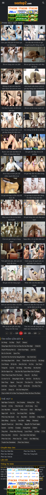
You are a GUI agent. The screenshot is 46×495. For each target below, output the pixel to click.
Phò (38, 402)
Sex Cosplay (21, 402)
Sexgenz (15, 409)
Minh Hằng (19, 424)
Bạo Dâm (24, 417)
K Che (11, 406)
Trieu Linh (19, 382)
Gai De (12, 368)
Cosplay (18, 428)
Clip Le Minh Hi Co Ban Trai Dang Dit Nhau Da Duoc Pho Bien (21, 393)
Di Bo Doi (27, 386)
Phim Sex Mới (6, 435)
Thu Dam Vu (29, 382)
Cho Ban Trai (36, 386)
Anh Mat (4, 386)
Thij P (18, 342)
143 (35, 333)
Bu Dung (41, 360)
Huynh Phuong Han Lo (9, 349)
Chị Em (15, 435)
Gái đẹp (31, 413)
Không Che (30, 402)
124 (21, 333)
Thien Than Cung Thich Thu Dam (12, 375)
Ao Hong (4, 342)
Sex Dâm (21, 420)
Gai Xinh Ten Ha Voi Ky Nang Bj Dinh (13, 357)
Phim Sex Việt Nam (7, 454)
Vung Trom (12, 386)
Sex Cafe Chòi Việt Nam (27, 435)
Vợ (18, 417)
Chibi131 (37, 346)
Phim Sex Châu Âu (30, 451)
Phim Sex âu (17, 439)
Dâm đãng (5, 420)
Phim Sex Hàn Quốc (8, 417)
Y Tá (43, 431)
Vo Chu (31, 364)
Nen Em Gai (23, 364)
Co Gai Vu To (6, 379)
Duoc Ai (27, 375)
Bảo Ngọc (38, 409)
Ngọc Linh (5, 413)
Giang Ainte (26, 428)
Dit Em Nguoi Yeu (7, 371)
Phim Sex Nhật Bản (7, 451)
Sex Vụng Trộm (22, 413)
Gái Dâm (32, 417)
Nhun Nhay (27, 368)
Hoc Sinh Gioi (31, 357)
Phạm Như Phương (16, 431)
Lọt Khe (10, 428)
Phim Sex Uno (6, 439)
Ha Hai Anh (37, 368)
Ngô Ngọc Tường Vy (8, 402)
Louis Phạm (28, 431)
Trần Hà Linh (19, 406)
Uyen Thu (17, 353)
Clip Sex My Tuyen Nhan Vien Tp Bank (27, 371)
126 (29, 333)
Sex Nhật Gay (34, 439)
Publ (20, 386)
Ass (36, 406)
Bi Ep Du (13, 364)
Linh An (4, 389)
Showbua (35, 420)
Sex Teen (39, 364)
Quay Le (11, 389)
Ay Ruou (34, 375)
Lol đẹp (37, 431)
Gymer (4, 428)
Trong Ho (4, 368)
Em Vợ (12, 413)
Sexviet (4, 406)
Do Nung (19, 368)
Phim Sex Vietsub (6, 457)
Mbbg (28, 420)
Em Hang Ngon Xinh (8, 360)
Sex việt (3, 467)
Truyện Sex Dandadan (8, 442)
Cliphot (35, 428)
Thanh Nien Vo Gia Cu (29, 360)
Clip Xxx (13, 420)
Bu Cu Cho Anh (6, 353)
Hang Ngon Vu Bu (18, 379)
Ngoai (12, 382)
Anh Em (28, 379)
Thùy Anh (4, 431)
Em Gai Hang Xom (22, 389)
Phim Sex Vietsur (23, 442)
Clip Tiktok (38, 382)
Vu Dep (11, 342)
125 (25, 333)
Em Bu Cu (36, 379)
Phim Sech (23, 409)
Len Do (33, 349)
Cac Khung (5, 364)
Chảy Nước (41, 417)
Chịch (25, 439)
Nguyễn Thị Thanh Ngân (32, 424)
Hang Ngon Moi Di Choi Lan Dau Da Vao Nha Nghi (17, 346)
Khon (18, 360)
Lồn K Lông (29, 406)
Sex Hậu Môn (6, 409)
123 (17, 333)
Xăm (31, 409)
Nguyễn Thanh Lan (7, 424)
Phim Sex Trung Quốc (31, 454)
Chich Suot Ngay (23, 349)
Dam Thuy (5, 382)
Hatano (25, 342)
